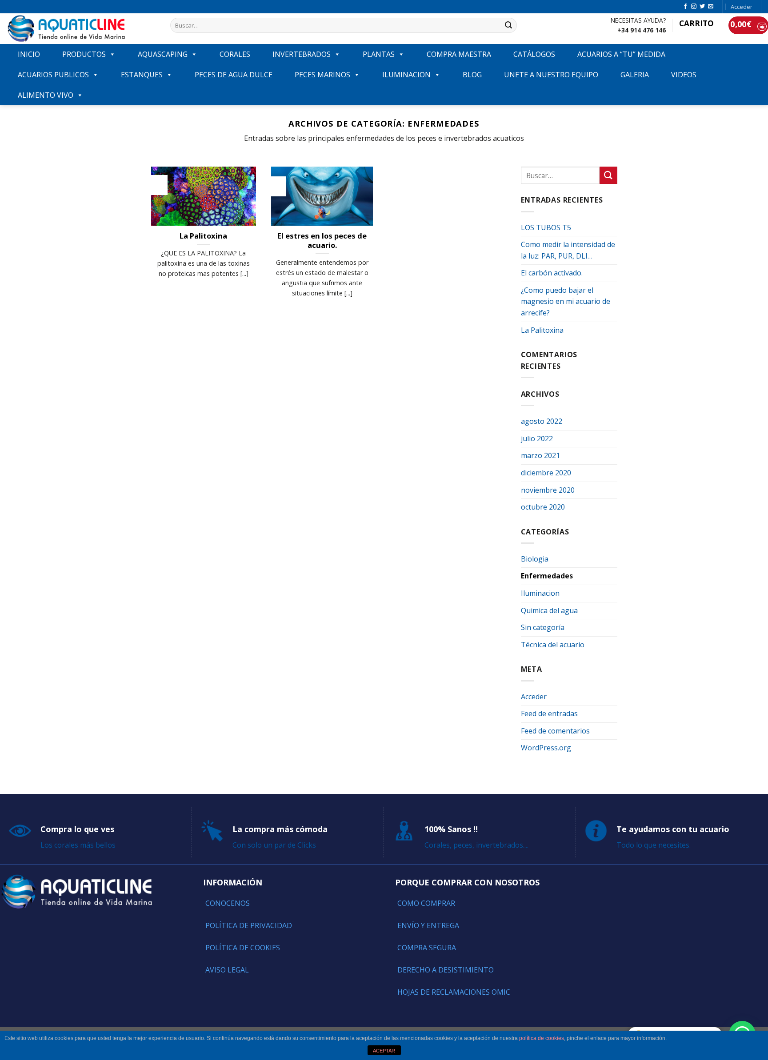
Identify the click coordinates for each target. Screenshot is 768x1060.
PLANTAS (379, 54)
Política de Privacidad (248, 925)
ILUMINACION (406, 75)
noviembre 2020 (548, 490)
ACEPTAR (384, 1050)
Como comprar (426, 903)
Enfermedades (547, 576)
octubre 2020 (543, 507)
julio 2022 (537, 438)
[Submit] (508, 25)
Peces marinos (322, 75)
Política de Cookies (242, 947)
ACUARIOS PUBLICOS (53, 75)
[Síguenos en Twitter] (702, 7)
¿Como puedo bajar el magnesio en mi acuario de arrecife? (565, 301)
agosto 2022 (541, 421)
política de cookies (541, 1038)
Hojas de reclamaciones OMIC (453, 992)
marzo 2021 (540, 455)
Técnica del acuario (552, 645)
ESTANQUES (142, 75)
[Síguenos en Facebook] (685, 7)
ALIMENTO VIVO (45, 95)
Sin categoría (542, 627)
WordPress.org (546, 748)
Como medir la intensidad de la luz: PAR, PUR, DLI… (568, 250)
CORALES (235, 54)
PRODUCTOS (84, 54)
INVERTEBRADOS (301, 54)
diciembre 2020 (546, 473)
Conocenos (227, 903)
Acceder (534, 696)
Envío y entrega (428, 925)
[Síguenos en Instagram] (693, 7)
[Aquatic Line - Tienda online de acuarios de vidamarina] (82, 28)
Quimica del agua (549, 610)
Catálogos (534, 54)
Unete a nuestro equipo (551, 75)
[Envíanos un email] (710, 7)
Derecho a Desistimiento (445, 970)
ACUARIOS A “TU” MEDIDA (621, 54)
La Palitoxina (542, 330)
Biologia (534, 559)
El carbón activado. (552, 273)
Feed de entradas (549, 713)
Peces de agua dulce (233, 75)
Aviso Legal (227, 970)
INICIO (29, 54)
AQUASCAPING (163, 54)
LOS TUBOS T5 (546, 227)
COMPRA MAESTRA (459, 54)
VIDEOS (683, 75)
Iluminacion (540, 593)
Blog (472, 75)
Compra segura (426, 947)
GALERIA (634, 75)
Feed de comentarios (555, 731)
